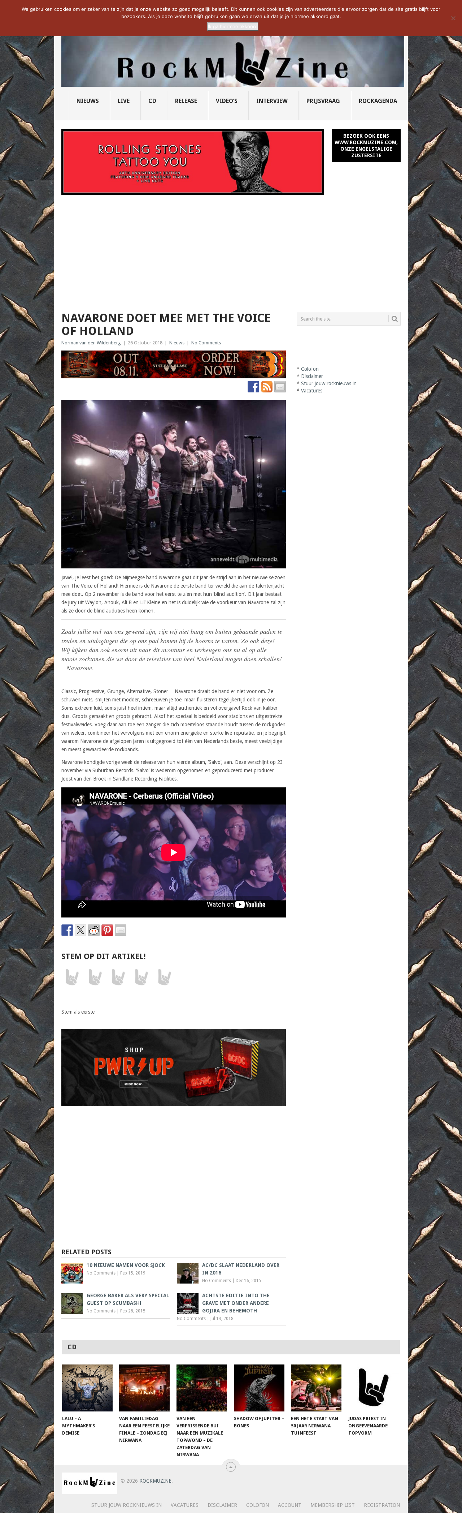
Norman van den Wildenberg (91, 342)
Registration (382, 1505)
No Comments (206, 342)
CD (152, 101)
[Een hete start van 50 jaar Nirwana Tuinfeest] (316, 1387)
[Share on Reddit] (94, 930)
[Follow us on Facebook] (253, 386)
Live (124, 101)
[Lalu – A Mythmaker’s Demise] (87, 1387)
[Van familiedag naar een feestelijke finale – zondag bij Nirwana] (144, 1387)
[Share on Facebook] (67, 930)
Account (289, 1505)
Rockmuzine (155, 1481)
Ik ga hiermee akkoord (233, 26)
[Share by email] (120, 930)
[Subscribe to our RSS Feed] (267, 386)
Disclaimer (312, 376)
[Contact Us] (280, 386)
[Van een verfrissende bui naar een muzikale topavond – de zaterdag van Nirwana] (201, 1387)
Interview (272, 101)
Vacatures (311, 391)
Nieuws (88, 101)
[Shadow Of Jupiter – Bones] (259, 1387)
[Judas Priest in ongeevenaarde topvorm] (373, 1387)
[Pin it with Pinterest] (107, 930)
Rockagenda (378, 101)
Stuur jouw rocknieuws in (329, 383)
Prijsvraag (323, 101)
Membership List (332, 1505)
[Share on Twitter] (80, 930)
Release (186, 101)
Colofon (310, 369)
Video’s (226, 101)
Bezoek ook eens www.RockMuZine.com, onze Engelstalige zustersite (366, 145)
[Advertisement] (231, 249)
